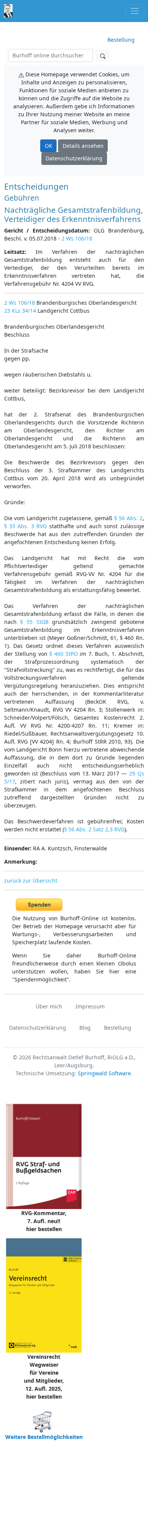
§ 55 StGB (34, 621)
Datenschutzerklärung (74, 158)
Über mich (49, 1006)
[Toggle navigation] (134, 10)
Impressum (90, 1006)
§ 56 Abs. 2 (128, 518)
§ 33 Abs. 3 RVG (25, 526)
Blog (85, 1027)
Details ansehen (83, 145)
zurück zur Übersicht (30, 880)
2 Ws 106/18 (76, 238)
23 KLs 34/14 (20, 310)
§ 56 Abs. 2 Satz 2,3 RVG (94, 829)
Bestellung (121, 39)
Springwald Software (104, 1073)
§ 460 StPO (63, 653)
